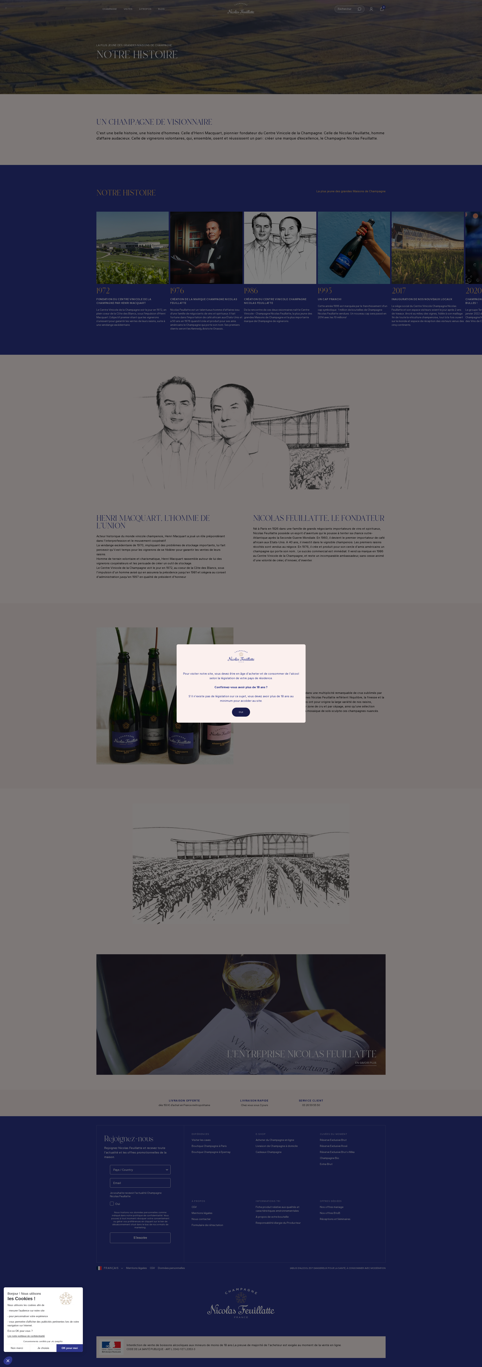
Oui (241, 712)
